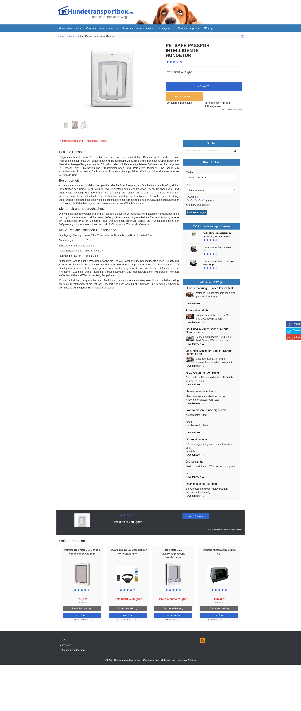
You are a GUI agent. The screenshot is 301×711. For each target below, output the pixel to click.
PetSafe (70, 36)
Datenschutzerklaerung (72, 650)
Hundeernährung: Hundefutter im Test (209, 288)
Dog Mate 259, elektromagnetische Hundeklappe (173, 554)
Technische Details (96, 141)
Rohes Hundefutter (197, 310)
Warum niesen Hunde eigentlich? (206, 410)
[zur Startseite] (95, 13)
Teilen (296, 323)
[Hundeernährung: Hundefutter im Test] (190, 294)
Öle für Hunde (194, 461)
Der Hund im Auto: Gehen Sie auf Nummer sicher (207, 331)
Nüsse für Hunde (196, 439)
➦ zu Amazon (204, 86)
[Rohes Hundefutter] (190, 316)
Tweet (296, 330)
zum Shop (127, 615)
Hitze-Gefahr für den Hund (202, 372)
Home (61, 36)
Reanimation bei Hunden (201, 483)
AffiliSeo (192, 660)
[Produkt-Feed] (202, 640)
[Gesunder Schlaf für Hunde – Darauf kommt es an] (190, 359)
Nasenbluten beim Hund (201, 391)
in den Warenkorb (184, 96)
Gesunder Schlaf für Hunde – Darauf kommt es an (209, 352)
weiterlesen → (196, 303)
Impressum (65, 645)
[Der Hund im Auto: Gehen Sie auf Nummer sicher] (190, 338)
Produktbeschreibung (71, 141)
